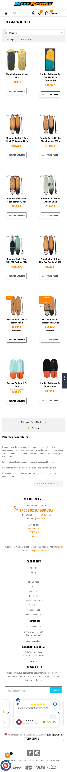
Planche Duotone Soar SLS (17, 76)
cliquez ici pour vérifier (53, 734)
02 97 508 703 (41, 510)
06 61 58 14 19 (42, 518)
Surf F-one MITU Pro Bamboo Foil (17, 321)
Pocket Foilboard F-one (17, 385)
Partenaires (32, 760)
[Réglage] (33, 13)
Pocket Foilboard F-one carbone (50, 385)
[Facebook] (30, 753)
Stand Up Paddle (33, 581)
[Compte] (4, 8)
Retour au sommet (48, 484)
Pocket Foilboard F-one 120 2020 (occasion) (50, 77)
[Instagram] (37, 753)
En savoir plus (33, 661)
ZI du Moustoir (33, 528)
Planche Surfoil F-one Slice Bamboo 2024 (50, 139)
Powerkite (33, 590)
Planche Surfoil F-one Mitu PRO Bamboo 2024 (17, 139)
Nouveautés (34, 32)
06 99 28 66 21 (44, 514)
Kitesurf (33, 567)
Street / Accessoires (33, 600)
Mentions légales (13, 760)
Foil (33, 576)
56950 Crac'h (33, 532)
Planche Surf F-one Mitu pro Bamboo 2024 (50, 260)
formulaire (60, 546)
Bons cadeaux (33, 609)
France (34, 535)
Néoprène (33, 595)
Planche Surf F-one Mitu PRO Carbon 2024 (17, 260)
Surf (33, 586)
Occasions (33, 604)
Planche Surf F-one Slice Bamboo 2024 (16, 200)
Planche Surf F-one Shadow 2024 (50, 200)
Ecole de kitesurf (33, 614)
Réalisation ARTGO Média (50, 760)
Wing (33, 572)
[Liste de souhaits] (39, 13)
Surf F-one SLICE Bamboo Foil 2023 (50, 321)
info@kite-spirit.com (39, 550)
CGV (24, 760)
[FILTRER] (64, 386)
